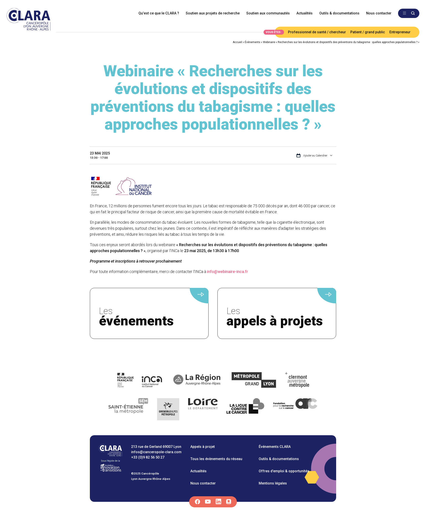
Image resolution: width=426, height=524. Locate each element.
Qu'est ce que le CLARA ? (158, 13)
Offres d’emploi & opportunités (284, 471)
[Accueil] (110, 455)
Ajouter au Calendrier (315, 155)
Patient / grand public (367, 32)
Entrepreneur (399, 32)
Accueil (237, 42)
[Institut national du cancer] (140, 380)
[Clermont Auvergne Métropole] (297, 380)
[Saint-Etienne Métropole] (128, 410)
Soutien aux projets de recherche (213, 13)
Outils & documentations (339, 13)
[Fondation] (110, 471)
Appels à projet (202, 447)
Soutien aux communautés (268, 13)
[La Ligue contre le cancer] (245, 410)
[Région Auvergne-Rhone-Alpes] (197, 380)
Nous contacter (378, 13)
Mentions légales (273, 483)
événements (136, 317)
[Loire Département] (203, 410)
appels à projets (275, 317)
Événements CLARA (275, 447)
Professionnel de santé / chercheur (317, 32)
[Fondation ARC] (295, 410)
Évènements (252, 42)
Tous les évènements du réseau (216, 459)
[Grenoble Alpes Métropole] (168, 410)
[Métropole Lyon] (254, 380)
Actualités (304, 13)
